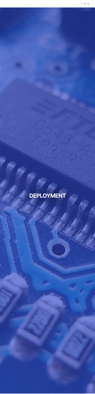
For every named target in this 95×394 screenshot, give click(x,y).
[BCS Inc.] (10, 3)
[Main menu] (88, 4)
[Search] (85, 4)
